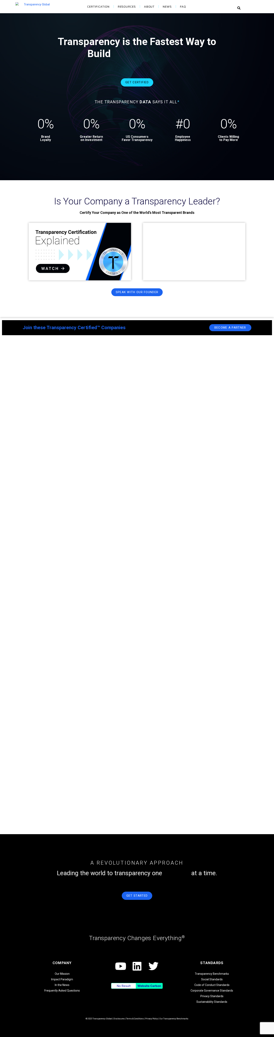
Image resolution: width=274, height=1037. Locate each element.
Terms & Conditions (135, 1019)
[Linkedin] (137, 966)
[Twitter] (153, 966)
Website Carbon (149, 986)
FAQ (183, 6)
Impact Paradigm (62, 979)
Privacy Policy (151, 1019)
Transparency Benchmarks (212, 973)
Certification (98, 6)
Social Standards (212, 979)
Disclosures (119, 1019)
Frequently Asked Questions (62, 990)
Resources (127, 6)
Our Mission (62, 973)
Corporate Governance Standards (212, 990)
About (149, 6)
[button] (239, 8)
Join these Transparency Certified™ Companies (74, 327)
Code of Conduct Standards (211, 985)
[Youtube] (121, 966)
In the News (62, 985)
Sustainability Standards (211, 1001)
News (167, 6)
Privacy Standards (211, 996)
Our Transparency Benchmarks (173, 1019)
